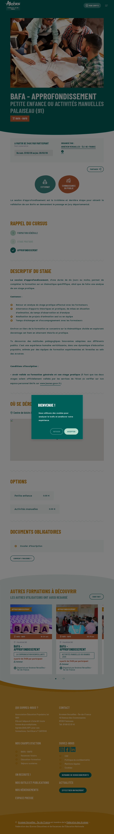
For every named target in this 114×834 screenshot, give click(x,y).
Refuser (56, 431)
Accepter (71, 431)
